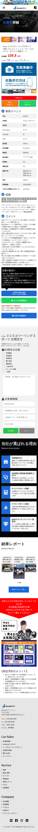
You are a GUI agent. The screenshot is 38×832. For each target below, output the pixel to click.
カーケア (6, 776)
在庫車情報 (6, 741)
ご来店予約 (8, 366)
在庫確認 (8, 353)
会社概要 (6, 801)
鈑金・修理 (6, 773)
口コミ (5, 785)
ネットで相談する (28, 103)
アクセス (6, 807)
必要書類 (6, 788)
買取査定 (6, 779)
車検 (4, 770)
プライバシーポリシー (10, 813)
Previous (4, 567)
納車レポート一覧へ (18, 589)
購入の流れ (6, 753)
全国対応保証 (7, 750)
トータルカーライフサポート (12, 747)
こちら (27, 346)
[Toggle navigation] (3, 7)
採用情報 (6, 804)
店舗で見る (19, 98)
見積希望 (8, 358)
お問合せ (6, 810)
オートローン (7, 756)
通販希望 (8, 364)
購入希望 (8, 361)
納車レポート (7, 782)
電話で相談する (10, 103)
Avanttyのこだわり (9, 744)
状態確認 (8, 356)
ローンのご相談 (10, 369)
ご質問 (7, 372)
